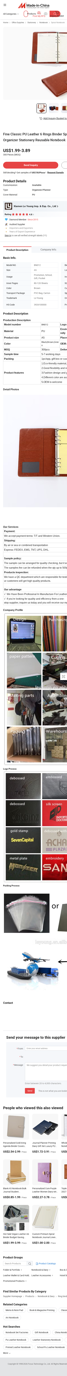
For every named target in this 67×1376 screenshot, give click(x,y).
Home (5, 22)
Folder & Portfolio (11, 1269)
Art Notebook (12, 1317)
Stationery (31, 22)
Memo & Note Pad (14, 1310)
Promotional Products (14, 1280)
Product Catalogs (47, 1263)
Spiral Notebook (58, 22)
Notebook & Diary (39, 1269)
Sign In (8, 235)
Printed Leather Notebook (18, 1347)
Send (29, 1090)
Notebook (43, 22)
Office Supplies (18, 22)
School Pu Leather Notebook (51, 1347)
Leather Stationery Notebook (47, 1339)
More (6, 1352)
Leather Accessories (41, 1275)
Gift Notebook (41, 1332)
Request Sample (55, 172)
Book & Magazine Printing (42, 1310)
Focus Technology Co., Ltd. (39, 1364)
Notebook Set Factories (17, 1332)
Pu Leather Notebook (16, 1339)
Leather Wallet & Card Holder (17, 1275)
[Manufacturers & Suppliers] (33, 5)
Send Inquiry (31, 165)
